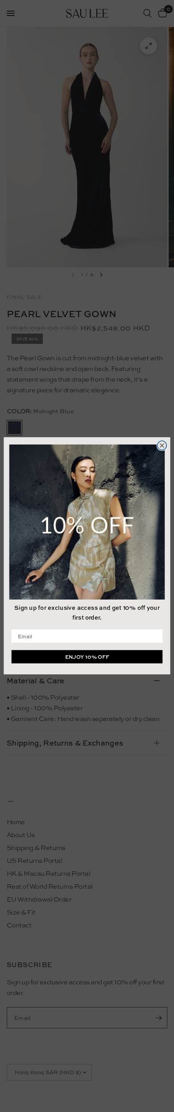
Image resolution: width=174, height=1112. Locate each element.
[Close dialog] (162, 445)
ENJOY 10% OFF (87, 657)
